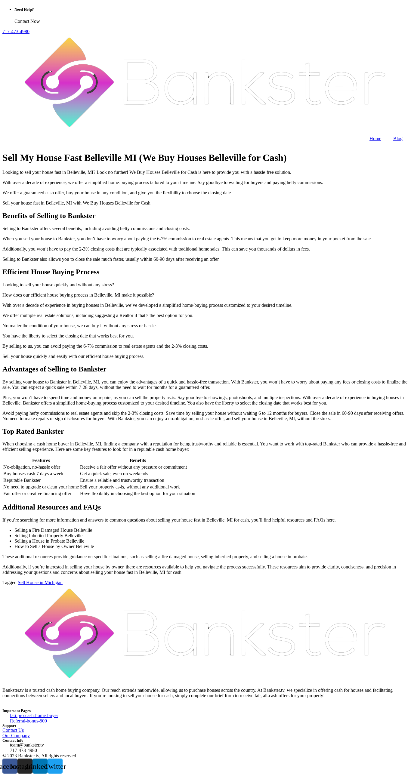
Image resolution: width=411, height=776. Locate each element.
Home (375, 138)
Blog (398, 138)
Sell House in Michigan (40, 582)
